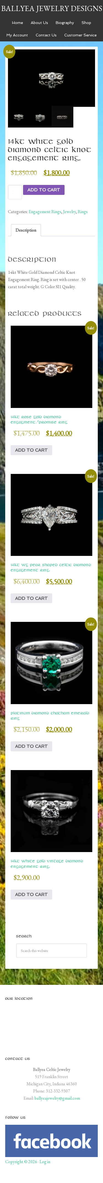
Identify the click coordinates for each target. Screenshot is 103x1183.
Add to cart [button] (31, 450)
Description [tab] (26, 230)
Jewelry (69, 211)
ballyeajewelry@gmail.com (57, 1098)
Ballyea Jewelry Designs (51, 8)
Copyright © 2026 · (22, 1162)
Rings (83, 211)
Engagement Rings (45, 211)
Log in (45, 1162)
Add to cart (43, 189)
